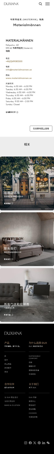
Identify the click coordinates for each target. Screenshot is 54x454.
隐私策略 (32, 409)
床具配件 (7, 368)
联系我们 (32, 405)
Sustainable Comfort (35, 357)
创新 (30, 362)
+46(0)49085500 (14, 61)
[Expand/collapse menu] (47, 3)
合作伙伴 (9, 384)
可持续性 (32, 374)
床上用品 (7, 364)
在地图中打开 (11, 112)
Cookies (33, 413)
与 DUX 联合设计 (11, 397)
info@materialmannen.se (19, 69)
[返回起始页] (11, 4)
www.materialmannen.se (19, 78)
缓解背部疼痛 (34, 370)
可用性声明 (33, 417)
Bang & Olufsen (12, 405)
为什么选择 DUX (38, 343)
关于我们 (34, 384)
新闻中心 (32, 401)
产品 (6, 343)
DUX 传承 (33, 397)
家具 (6, 372)
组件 (6, 360)
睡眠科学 (32, 366)
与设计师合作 (9, 401)
